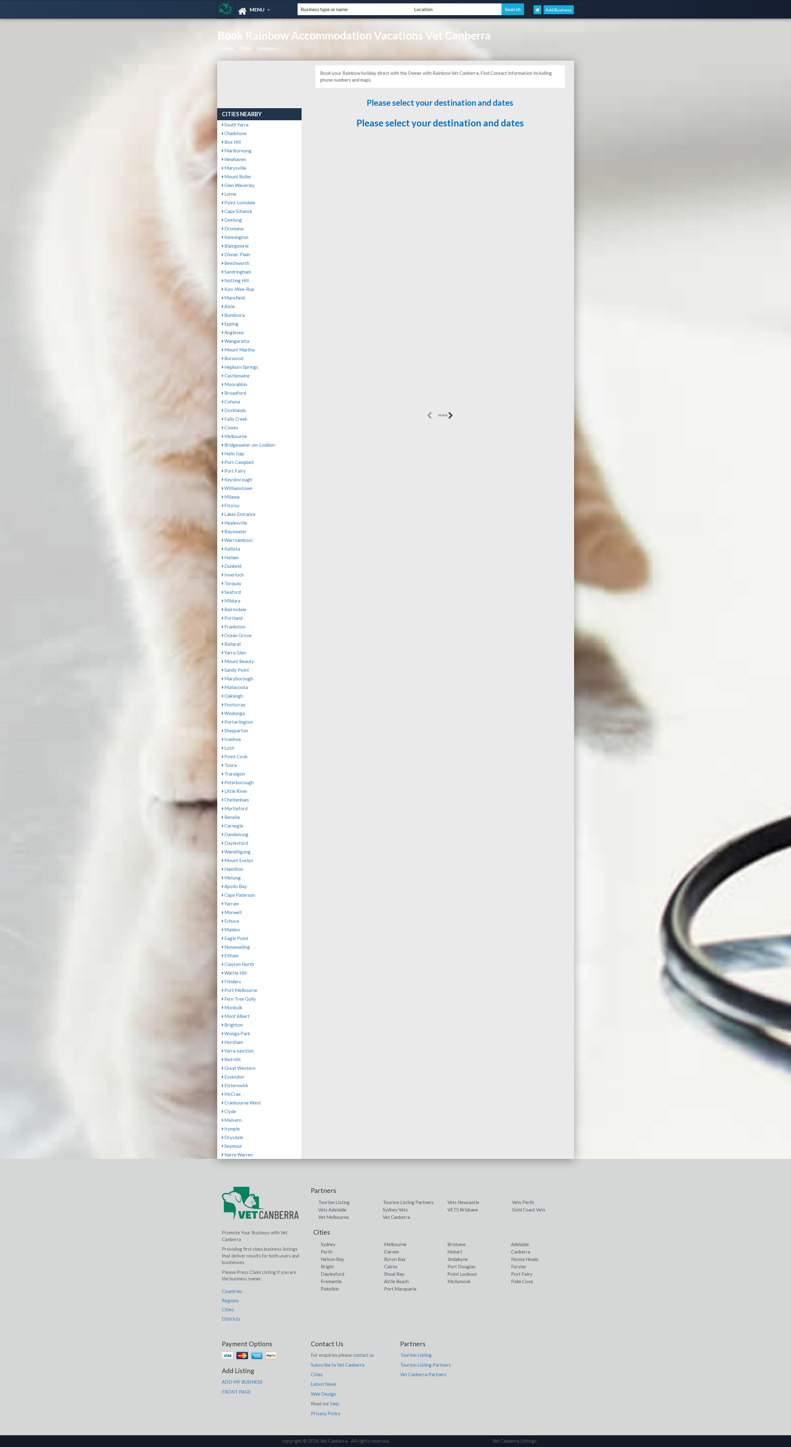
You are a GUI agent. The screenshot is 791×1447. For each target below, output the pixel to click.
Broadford (234, 393)
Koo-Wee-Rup (238, 289)
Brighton (233, 1025)
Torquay (232, 583)
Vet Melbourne (333, 1217)
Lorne (229, 194)
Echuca (231, 921)
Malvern (232, 1120)
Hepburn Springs (240, 367)
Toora (230, 765)
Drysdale (233, 1137)
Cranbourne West (242, 1102)
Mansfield (234, 297)
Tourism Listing (334, 1202)
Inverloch (233, 574)
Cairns (390, 1266)
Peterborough (238, 782)
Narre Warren (238, 1154)
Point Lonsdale (239, 202)
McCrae (232, 1094)
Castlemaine (236, 375)
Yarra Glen (234, 652)
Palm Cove (522, 1281)
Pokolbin (330, 1289)
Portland (233, 618)
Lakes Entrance (239, 514)
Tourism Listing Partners (408, 1202)
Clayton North (238, 964)
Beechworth (236, 263)
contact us (363, 1355)
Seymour (232, 1146)
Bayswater (235, 531)
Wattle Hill (235, 973)
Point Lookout (462, 1274)
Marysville (234, 168)
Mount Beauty (238, 661)
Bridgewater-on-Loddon (249, 445)
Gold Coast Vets (528, 1209)
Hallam (231, 557)
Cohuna (231, 401)
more (443, 415)
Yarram (231, 903)
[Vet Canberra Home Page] (537, 9)
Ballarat (232, 644)
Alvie (229, 306)
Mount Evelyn (238, 860)
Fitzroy (231, 505)
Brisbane (456, 1244)
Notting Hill (236, 280)
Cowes (230, 427)
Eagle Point (235, 938)
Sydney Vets (395, 1209)
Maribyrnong (237, 150)
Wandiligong (237, 851)
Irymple (231, 1128)
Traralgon (234, 774)
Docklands (234, 410)
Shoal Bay (394, 1274)
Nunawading (236, 947)
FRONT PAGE (236, 1391)
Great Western (239, 1068)
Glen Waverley (239, 185)
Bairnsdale (234, 609)
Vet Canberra (396, 1217)
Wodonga (234, 713)
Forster (519, 1266)
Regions (230, 1300)
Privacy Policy (326, 1413)
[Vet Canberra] (252, 11)
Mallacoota (235, 687)
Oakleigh (233, 696)
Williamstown (237, 488)
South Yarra (235, 124)
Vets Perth (523, 1202)
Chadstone (235, 133)
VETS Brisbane (462, 1209)
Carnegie (233, 825)
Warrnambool (237, 540)
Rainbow (267, 48)
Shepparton (235, 730)
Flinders (232, 981)
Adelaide (520, 1244)
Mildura (231, 600)
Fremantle (331, 1281)
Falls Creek (235, 419)
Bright (327, 1266)
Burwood (233, 358)
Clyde (229, 1111)
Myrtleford (235, 808)
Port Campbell (238, 462)
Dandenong (235, 834)
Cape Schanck (237, 211)
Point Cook (235, 756)
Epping (231, 323)
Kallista (231, 548)
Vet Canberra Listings (514, 1441)
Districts (231, 1318)
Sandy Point (236, 670)
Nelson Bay (332, 1259)
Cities (246, 48)
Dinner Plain (236, 254)
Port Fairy (234, 471)
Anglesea (233, 332)
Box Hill (232, 142)
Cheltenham (236, 799)
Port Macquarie (400, 1289)
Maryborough (238, 678)
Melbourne (235, 436)
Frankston (234, 626)
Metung (232, 877)
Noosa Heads (525, 1259)
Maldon (231, 929)
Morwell (232, 912)
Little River (235, 791)
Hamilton (233, 869)
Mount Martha (239, 349)
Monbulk (232, 1007)
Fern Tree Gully (239, 999)
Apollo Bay (235, 886)
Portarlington (238, 722)
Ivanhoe (232, 739)
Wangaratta (236, 341)
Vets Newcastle (463, 1202)
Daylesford (235, 843)
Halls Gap (233, 453)
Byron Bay (395, 1259)
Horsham (233, 1042)
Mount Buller (237, 176)
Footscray (234, 704)
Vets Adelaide (332, 1209)
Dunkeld (232, 566)
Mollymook (459, 1281)
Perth (326, 1251)
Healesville (235, 523)
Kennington (235, 237)
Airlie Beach (396, 1281)
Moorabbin (235, 384)
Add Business (558, 9)
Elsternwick (235, 1085)
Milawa (231, 497)
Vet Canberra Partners (423, 1374)
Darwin (391, 1251)
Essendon (233, 1076)
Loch (228, 748)
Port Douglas (461, 1266)
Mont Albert (236, 1016)
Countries (232, 1291)
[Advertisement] (440, 367)
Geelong (232, 220)
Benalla (231, 817)
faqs (334, 1403)
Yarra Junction (238, 1050)
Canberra (520, 1251)
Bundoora (234, 315)
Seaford (232, 592)
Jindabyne (457, 1259)
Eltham (231, 955)
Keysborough (237, 479)
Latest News (323, 1384)
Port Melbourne (240, 990)
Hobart (454, 1251)
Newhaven (234, 159)
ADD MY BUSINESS (242, 1382)
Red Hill (231, 1059)
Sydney (328, 1244)
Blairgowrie (236, 246)
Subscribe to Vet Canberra (337, 1365)
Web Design (323, 1394)
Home (228, 48)
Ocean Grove (237, 635)
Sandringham (237, 272)
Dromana (233, 228)
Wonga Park (236, 1033)
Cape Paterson (239, 895)
